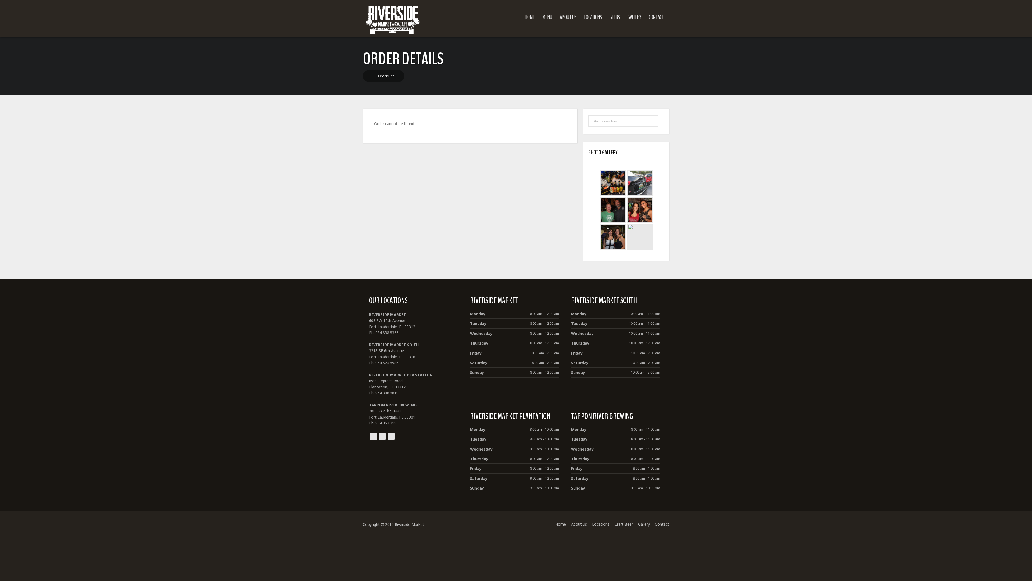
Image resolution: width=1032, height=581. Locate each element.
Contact (656, 17)
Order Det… (387, 76)
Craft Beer (624, 524)
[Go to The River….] (371, 76)
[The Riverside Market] (393, 19)
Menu (547, 17)
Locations (593, 17)
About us (568, 17)
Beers (615, 17)
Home (530, 17)
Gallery (634, 17)
